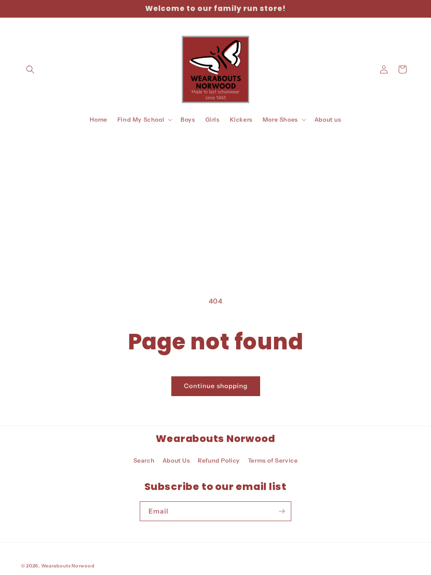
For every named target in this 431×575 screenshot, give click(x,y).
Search (144, 460)
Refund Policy (219, 460)
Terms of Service (273, 460)
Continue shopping (215, 386)
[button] (30, 69)
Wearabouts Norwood (68, 566)
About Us (176, 460)
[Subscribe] (281, 511)
